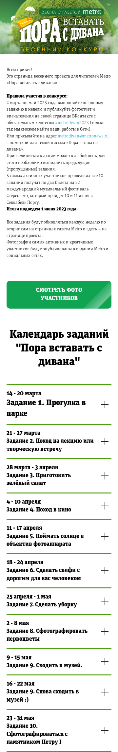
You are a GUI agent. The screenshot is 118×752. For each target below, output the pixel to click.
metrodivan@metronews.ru (83, 136)
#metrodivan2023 (72, 122)
